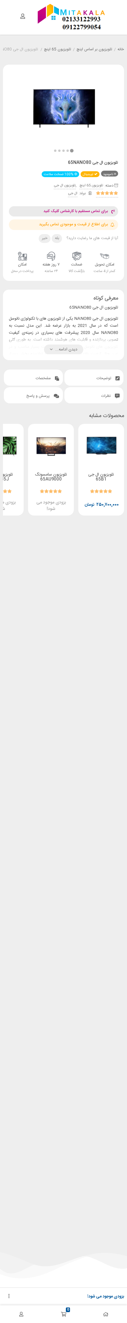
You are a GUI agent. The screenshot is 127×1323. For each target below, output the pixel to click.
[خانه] (106, 1314)
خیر (45, 238)
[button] (55, 151)
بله (57, 238)
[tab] (93, 378)
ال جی (72, 193)
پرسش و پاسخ (38, 396)
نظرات (106, 396)
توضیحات (105, 378)
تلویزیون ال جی (65, 185)
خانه (121, 50)
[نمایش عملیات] (9, 1296)
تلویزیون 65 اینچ (57, 50)
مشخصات (44, 378)
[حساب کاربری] (22, 16)
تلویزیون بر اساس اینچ (94, 50)
